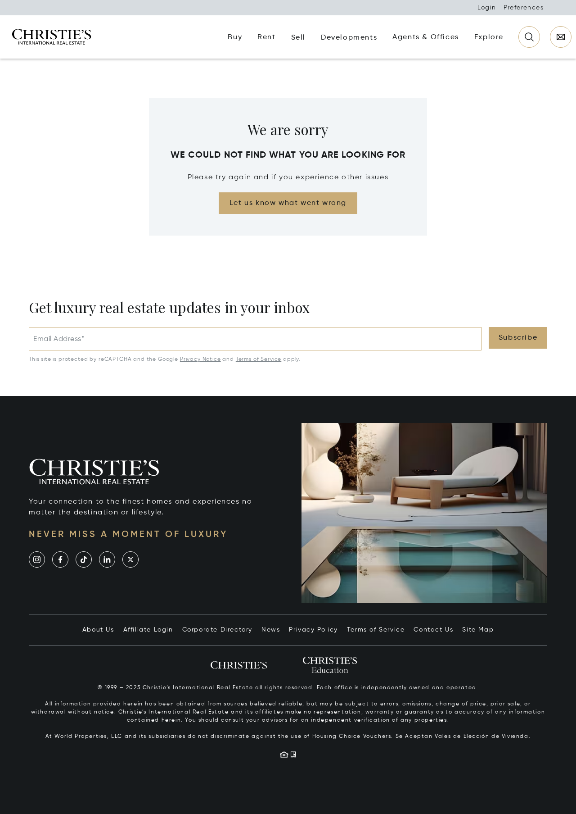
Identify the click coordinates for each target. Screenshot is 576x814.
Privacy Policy (313, 630)
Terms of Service (258, 359)
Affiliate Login (148, 630)
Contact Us (433, 630)
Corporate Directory (217, 630)
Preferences (524, 8)
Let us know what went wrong (288, 203)
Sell (298, 37)
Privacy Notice (200, 359)
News (270, 630)
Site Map (478, 630)
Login (486, 8)
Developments (349, 37)
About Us (98, 630)
